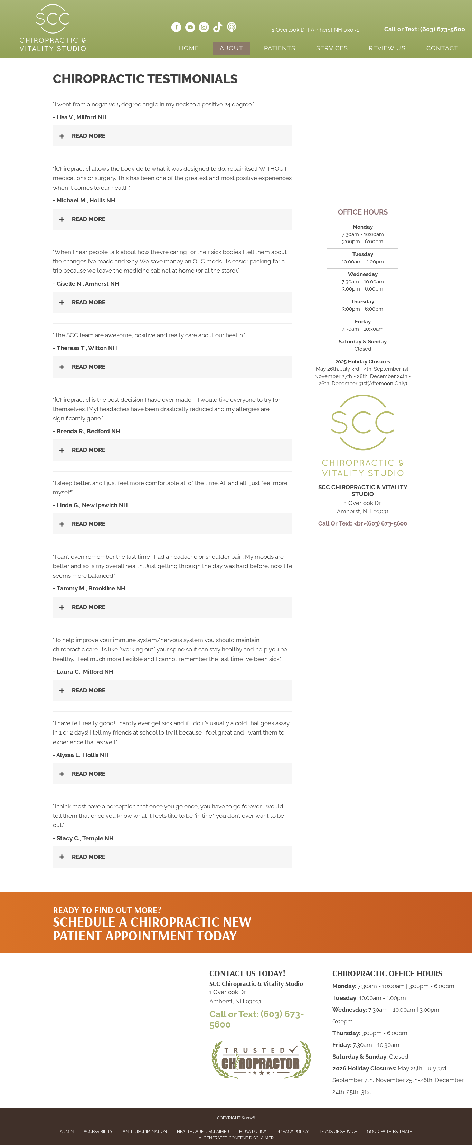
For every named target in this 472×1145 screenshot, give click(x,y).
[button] (353, 905)
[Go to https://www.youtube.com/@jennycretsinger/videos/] (190, 28)
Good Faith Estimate (389, 1131)
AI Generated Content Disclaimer (236, 1138)
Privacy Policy (292, 1131)
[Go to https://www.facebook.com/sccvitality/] (176, 28)
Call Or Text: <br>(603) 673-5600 (362, 523)
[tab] (172, 135)
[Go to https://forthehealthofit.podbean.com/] (231, 28)
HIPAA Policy (252, 1131)
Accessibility (98, 1131)
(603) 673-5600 (442, 29)
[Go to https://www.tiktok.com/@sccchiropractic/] (218, 28)
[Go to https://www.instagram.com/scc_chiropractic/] (204, 28)
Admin (67, 1131)
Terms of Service (338, 1131)
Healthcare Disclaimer (203, 1131)
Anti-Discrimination (145, 1131)
